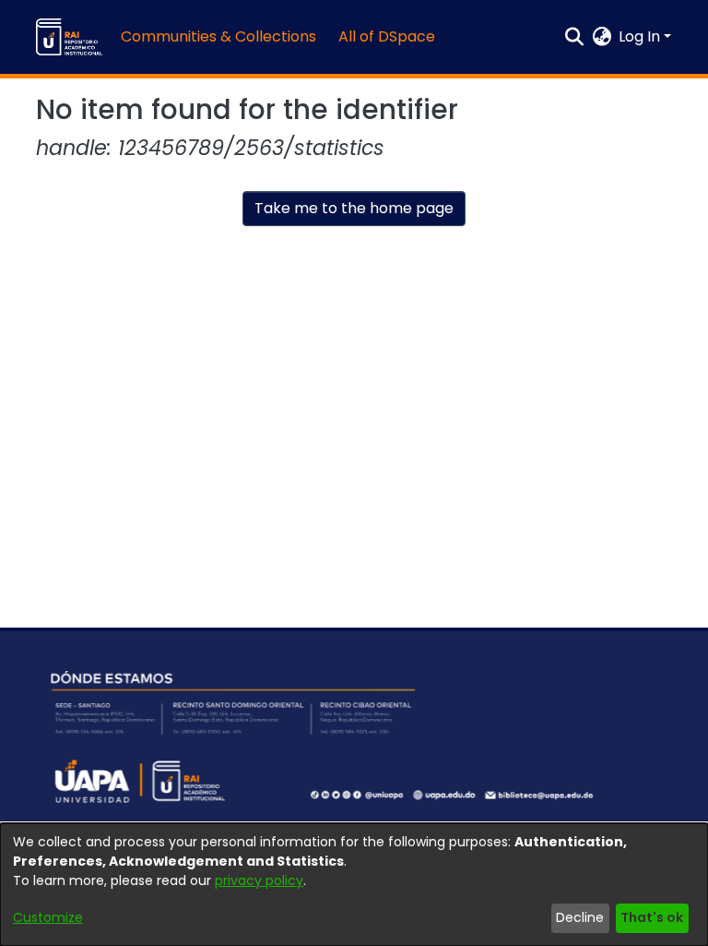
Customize (48, 917)
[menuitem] (392, 37)
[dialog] (354, 884)
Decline (580, 917)
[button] (69, 36)
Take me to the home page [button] (354, 208)
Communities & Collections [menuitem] (218, 36)
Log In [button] (641, 36)
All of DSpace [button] (386, 36)
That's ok (651, 917)
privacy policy (259, 880)
